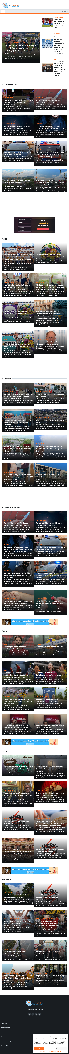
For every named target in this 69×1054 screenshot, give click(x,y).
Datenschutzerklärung (51, 1051)
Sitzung (56, 59)
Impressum (59, 1051)
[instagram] (65, 11)
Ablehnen (50, 1048)
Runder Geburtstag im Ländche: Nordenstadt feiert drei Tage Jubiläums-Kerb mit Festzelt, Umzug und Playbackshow (59, 45)
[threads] (36, 1014)
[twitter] (62, 11)
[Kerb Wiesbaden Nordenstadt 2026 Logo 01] (47, 39)
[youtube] (67, 11)
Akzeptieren (39, 1048)
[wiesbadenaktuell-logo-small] (11, 3)
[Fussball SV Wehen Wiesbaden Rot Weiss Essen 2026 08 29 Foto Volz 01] (47, 18)
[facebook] (60, 11)
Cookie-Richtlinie (43, 1051)
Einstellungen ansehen (61, 1048)
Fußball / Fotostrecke (59, 17)
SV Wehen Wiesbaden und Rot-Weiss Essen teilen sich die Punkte (59, 23)
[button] (66, 1036)
